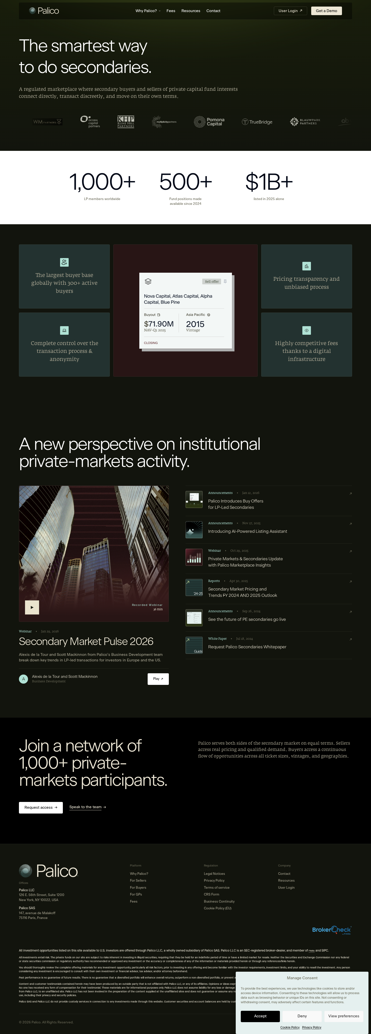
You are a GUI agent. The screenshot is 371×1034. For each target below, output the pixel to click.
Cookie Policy (290, 1027)
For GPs (136, 894)
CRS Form (211, 894)
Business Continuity (219, 901)
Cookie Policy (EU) (217, 908)
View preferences (343, 1016)
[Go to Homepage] (55, 11)
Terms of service (217, 887)
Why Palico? (146, 11)
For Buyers (138, 887)
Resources (190, 11)
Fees (171, 11)
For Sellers (138, 880)
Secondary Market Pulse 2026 (86, 641)
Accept (260, 1016)
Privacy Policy (311, 1027)
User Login (286, 887)
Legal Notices (214, 874)
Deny (302, 1016)
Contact (213, 11)
